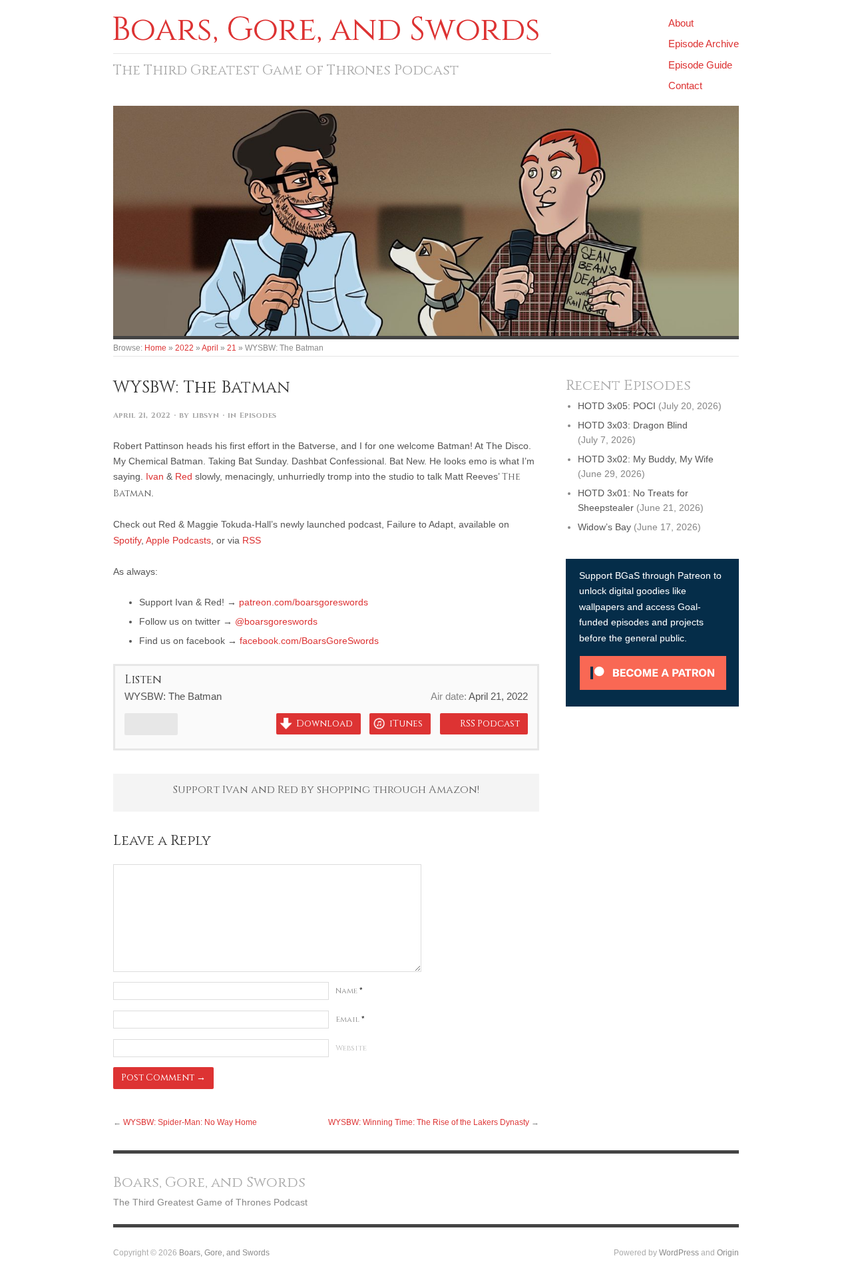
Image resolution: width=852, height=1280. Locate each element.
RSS (251, 540)
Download (324, 724)
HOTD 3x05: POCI (617, 405)
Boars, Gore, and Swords (224, 1252)
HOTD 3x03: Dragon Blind (633, 425)
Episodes (258, 415)
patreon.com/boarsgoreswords (303, 602)
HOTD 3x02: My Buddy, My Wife (646, 459)
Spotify (127, 540)
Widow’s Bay (604, 527)
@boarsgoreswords (276, 621)
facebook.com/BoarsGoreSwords (309, 640)
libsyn (205, 415)
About (681, 23)
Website (351, 1048)
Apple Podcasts (178, 540)
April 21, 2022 (141, 415)
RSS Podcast (490, 724)
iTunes (406, 724)
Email (350, 1020)
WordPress (679, 1252)
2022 (184, 347)
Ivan (155, 476)
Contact (685, 85)
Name (349, 991)
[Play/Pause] (151, 724)
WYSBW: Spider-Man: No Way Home (190, 1122)
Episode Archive (703, 43)
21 (231, 347)
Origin (728, 1252)
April (210, 347)
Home (155, 347)
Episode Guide (700, 65)
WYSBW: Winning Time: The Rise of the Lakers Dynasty (428, 1122)
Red (183, 476)
